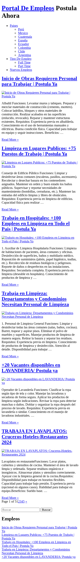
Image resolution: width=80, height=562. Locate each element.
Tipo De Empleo (20, 58)
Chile (21, 51)
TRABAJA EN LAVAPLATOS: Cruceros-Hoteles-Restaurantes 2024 (35, 436)
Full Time (24, 62)
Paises (14, 25)
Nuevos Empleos (21, 69)
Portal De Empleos (28, 8)
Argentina (24, 55)
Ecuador (23, 44)
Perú (21, 29)
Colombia (24, 47)
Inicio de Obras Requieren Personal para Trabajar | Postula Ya (39, 81)
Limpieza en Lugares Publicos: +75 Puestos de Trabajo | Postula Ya (39, 151)
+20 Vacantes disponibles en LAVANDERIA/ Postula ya (31, 367)
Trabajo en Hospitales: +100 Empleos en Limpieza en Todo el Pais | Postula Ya (36, 223)
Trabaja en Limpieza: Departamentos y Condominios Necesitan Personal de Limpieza (35, 299)
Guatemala (25, 36)
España (22, 40)
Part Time (24, 66)
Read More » (10, 139)
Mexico (23, 33)
